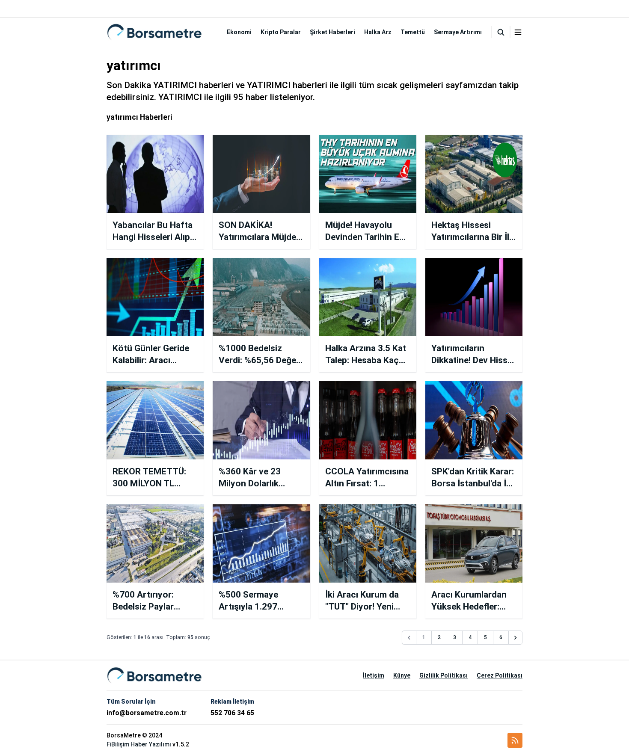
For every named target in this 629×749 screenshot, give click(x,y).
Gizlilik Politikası (443, 675)
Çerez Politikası (499, 675)
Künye (401, 675)
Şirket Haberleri (332, 32)
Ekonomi (239, 32)
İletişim (373, 675)
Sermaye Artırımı (458, 32)
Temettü (413, 32)
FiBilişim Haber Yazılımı (139, 744)
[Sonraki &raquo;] (515, 638)
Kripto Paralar (281, 32)
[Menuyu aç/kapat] (517, 32)
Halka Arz (378, 32)
